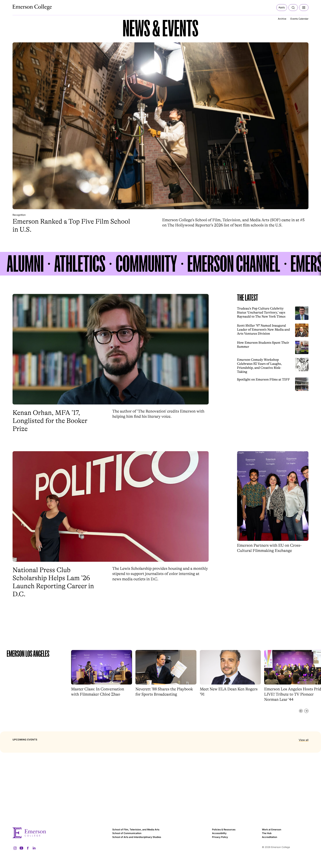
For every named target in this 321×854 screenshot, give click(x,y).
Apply (282, 7)
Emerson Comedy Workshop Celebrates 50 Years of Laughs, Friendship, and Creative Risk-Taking (259, 366)
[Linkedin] (34, 848)
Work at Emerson (271, 829)
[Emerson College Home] (26, 6)
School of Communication (126, 833)
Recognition (19, 215)
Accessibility (219, 833)
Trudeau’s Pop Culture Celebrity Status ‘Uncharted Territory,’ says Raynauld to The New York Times (261, 312)
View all (303, 740)
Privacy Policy (220, 837)
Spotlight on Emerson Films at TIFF (263, 379)
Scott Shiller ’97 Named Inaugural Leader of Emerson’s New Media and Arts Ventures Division (263, 329)
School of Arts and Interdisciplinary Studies (136, 837)
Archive (282, 18)
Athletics (79, 264)
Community (146, 264)
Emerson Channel (233, 264)
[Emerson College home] (61, 833)
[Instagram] (15, 848)
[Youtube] (21, 848)
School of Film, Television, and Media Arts (135, 829)
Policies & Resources (223, 829)
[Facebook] (27, 848)
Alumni (25, 264)
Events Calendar (299, 18)
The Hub (267, 833)
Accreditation (269, 837)
